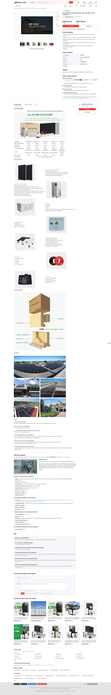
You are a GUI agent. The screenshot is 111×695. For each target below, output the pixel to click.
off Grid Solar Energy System (58, 500)
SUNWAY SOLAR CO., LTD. (69, 16)
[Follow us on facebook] (88, 684)
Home (15, 8)
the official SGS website (41, 457)
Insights (80, 687)
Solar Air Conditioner (17, 658)
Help (76, 5)
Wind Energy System (33, 501)
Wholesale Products (55, 687)
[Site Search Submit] (71, 2)
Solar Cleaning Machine (80, 658)
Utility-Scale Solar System (65, 670)
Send (23, 593)
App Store (16, 684)
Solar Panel (24, 500)
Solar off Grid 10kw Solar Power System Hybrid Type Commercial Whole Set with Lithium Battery (89, 642)
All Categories (17, 5)
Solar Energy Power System (74, 675)
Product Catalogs (30, 651)
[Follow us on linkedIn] (96, 684)
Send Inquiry (70, 26)
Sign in (96, 3)
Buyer (71, 5)
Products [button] (32, 2)
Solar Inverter (29, 500)
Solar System (16, 656)
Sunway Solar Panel (38, 656)
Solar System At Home (19, 678)
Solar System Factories (39, 675)
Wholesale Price (62, 687)
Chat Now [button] (89, 26)
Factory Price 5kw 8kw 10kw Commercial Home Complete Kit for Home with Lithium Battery (38, 642)
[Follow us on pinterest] (94, 684)
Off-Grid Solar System (54, 670)
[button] (67, 2)
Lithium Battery (40, 500)
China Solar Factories (18, 675)
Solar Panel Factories (28, 675)
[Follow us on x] (89, 684)
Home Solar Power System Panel (87, 675)
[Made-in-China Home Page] (20, 2)
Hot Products (32, 687)
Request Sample (81, 29)
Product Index (75, 687)
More (15, 680)
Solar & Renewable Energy (33, 8)
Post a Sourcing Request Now (46, 593)
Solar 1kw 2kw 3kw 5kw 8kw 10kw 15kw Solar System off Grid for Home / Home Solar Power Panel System (55, 618)
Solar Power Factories (49, 675)
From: (19, 577)
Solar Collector (33, 670)
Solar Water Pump (41, 501)
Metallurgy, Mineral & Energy (22, 8)
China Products (37, 687)
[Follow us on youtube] (93, 684)
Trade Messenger (32, 684)
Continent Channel (69, 687)
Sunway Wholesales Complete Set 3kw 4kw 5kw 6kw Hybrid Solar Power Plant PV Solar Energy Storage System (72, 642)
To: (19, 580)
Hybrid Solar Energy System (23, 501)
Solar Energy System (43, 8)
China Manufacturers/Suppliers (46, 687)
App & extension (83, 5)
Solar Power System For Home (61, 675)
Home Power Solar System (30, 678)
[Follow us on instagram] (91, 684)
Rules (96, 5)
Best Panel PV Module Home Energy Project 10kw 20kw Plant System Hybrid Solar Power (89, 618)
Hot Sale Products (38, 654)
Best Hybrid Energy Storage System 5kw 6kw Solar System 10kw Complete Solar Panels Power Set (72, 618)
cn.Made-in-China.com (66, 688)
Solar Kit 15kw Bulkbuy (41, 678)
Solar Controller (25, 670)
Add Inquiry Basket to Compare (37, 48)
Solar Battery (34, 500)
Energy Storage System (47, 500)
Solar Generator (17, 670)
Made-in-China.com (51, 688)
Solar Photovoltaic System (43, 670)
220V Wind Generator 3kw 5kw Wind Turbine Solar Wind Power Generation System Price (37, 618)
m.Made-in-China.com (58, 688)
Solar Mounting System (60, 658)
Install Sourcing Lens (42, 684)
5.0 (83, 105)
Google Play (24, 684)
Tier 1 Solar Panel (79, 656)
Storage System (58, 654)
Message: (18, 583)
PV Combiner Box (17, 654)
